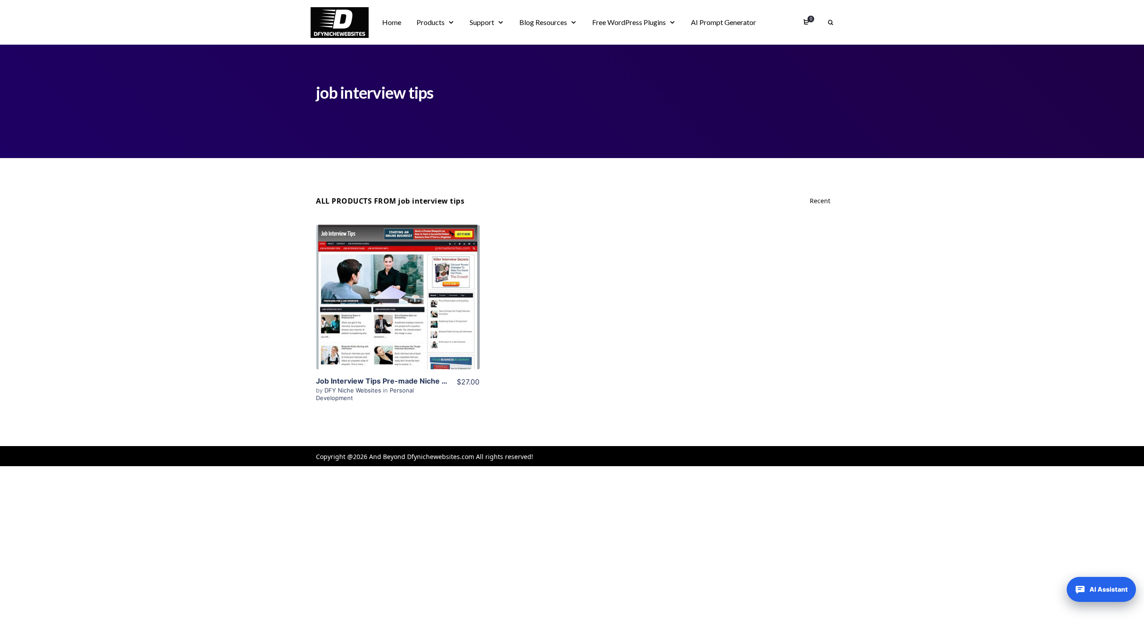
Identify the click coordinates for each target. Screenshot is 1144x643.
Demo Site (398, 311)
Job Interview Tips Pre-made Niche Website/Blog (402, 380)
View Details (398, 283)
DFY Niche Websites (353, 390)
